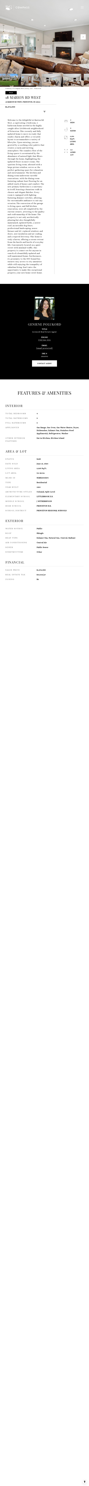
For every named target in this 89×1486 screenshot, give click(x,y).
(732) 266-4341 (44, 340)
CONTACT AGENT (44, 363)
